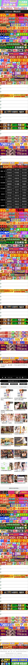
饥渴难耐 (17, 181)
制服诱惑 (24, 201)
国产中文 (9, 204)
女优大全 (17, 195)
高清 (17, 377)
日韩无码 (24, 207)
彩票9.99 (9, 189)
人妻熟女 (9, 178)
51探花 (24, 192)
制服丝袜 (17, 178)
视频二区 (3, 177)
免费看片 (3, 205)
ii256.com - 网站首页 (13, 12)
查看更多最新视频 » (14, 488)
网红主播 (17, 169)
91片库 (9, 195)
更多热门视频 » (23, 387)
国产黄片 (9, 198)
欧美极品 (17, 172)
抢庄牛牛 (17, 187)
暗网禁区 (9, 201)
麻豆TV (17, 192)
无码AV (3, 194)
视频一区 (3, 171)
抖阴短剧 (17, 207)
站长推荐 (3, 182)
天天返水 (24, 189)
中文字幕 (17, 175)
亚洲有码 (9, 172)
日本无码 (24, 169)
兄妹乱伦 (17, 204)
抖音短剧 (9, 192)
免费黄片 (24, 198)
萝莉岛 (24, 195)
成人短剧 (24, 204)
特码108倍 (14, 384)
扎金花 (17, 189)
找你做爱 (24, 181)
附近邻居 (9, 181)
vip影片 (5, 384)
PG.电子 (23, 384)
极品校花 (9, 207)
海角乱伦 (17, 201)
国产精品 (9, 169)
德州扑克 (24, 187)
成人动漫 (24, 172)
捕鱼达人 (9, 187)
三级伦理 (9, 175)
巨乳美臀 (24, 175)
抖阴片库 (3, 200)
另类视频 (24, 178)
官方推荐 (3, 188)
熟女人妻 (17, 198)
